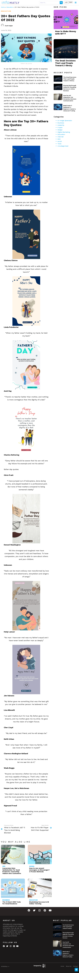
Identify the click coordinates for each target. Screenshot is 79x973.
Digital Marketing (64, 132)
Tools (59, 144)
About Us (68, 966)
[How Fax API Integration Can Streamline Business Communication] (58, 97)
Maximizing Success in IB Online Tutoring (39, 903)
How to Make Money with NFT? (65, 32)
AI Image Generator (65, 120)
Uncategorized (63, 146)
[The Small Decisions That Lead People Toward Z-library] (58, 78)
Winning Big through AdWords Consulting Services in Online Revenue (69, 88)
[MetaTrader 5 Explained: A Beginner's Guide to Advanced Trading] (58, 107)
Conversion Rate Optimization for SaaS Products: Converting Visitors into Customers (11, 870)
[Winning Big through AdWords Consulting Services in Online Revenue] (58, 87)
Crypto (60, 127)
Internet (60, 137)
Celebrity (61, 125)
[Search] (61, 2)
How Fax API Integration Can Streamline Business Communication (69, 98)
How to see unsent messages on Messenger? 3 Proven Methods (39, 870)
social (31, 866)
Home (3, 7)
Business (6, 900)
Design (60, 130)
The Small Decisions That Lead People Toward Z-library (65, 63)
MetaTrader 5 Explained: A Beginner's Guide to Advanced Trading (69, 108)
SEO (3, 866)
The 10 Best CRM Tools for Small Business (11, 903)
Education (9, 7)
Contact (75, 966)
